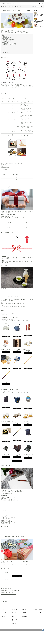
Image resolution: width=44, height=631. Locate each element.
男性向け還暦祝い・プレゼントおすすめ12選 (9, 44)
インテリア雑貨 (4, 612)
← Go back (2, 604)
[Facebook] (40, 612)
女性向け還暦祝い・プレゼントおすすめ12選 (9, 43)
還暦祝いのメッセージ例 (5, 45)
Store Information (24, 615)
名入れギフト (14, 624)
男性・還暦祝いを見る (6, 407)
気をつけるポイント (6, 41)
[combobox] (37, 6)
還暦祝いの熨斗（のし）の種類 (7, 40)
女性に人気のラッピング (6, 50)
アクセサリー (3, 616)
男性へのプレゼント (14, 620)
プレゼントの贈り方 (5, 38)
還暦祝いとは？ (4, 35)
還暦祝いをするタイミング (7, 37)
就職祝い (13, 616)
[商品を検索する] (42, 6)
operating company (24, 616)
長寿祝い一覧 (5, 36)
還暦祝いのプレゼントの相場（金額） (8, 39)
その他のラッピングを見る (17, 576)
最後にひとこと (4, 51)
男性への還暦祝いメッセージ (7, 46)
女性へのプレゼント (14, 619)
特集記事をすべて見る (4, 601)
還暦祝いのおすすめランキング (6, 42)
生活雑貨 (3, 615)
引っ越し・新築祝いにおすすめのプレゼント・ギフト (8, 594)
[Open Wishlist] (43, 630)
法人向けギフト (14, 623)
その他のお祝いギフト (5, 52)
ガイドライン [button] (24, 609)
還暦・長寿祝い (14, 615)
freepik (5, 288)
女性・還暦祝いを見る (6, 336)
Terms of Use (24, 612)
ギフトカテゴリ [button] (14, 609)
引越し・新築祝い (14, 612)
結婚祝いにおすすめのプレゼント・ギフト (7, 592)
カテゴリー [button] (3, 609)
